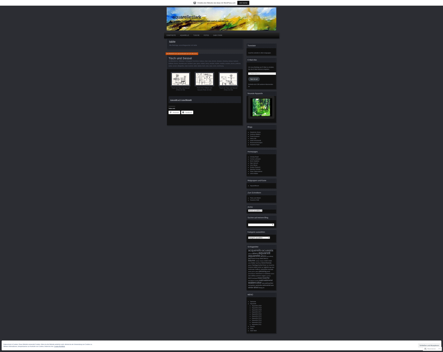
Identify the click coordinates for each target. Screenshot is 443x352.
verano (257, 280)
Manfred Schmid (255, 169)
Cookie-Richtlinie (59, 346)
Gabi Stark (217, 35)
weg (263, 283)
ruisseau (267, 273)
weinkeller (259, 285)
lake (273, 267)
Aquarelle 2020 (257, 306)
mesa (207, 63)
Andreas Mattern (255, 134)
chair (206, 61)
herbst (260, 265)
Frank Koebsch (255, 136)
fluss (259, 263)
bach (250, 258)
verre (214, 66)
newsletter (264, 269)
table (195, 66)
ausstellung (270, 256)
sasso (272, 273)
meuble (212, 63)
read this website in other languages (259, 53)
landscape (251, 269)
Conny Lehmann (255, 159)
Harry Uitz (253, 138)
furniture (190, 63)
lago (270, 267)
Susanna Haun (255, 145)
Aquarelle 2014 (257, 318)
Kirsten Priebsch (255, 167)
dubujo (230, 61)
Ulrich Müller (254, 173)
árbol (256, 287)
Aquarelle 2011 (256, 324)
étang (260, 287)
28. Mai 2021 (193, 54)
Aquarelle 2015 (257, 316)
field (257, 263)
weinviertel (266, 285)
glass (198, 63)
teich (250, 278)
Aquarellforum (254, 186)
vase (210, 66)
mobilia (222, 63)
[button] (180, 81)
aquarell (264, 253)
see (249, 276)
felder (253, 263)
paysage (270, 269)
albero (255, 253)
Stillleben (182, 61)
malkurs (257, 269)
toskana (254, 278)
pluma (233, 63)
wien (272, 285)
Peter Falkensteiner (256, 171)
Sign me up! (254, 79)
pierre (253, 271)
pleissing (262, 271)
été (263, 287)
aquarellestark (186, 16)
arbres (263, 256)
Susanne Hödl (254, 200)
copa (209, 61)
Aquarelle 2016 (257, 314)
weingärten (251, 285)
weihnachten (269, 283)
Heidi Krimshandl (255, 140)
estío (249, 263)
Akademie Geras (255, 132)
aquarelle (254, 255)
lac (262, 267)
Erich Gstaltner (254, 161)
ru (263, 273)
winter (250, 287)
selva (253, 276)
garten (250, 265)
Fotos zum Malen (255, 198)
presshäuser (251, 273)
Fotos (206, 35)
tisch (203, 66)
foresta (268, 263)
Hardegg (255, 265)
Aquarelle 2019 (257, 308)
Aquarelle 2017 (257, 312)
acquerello (255, 250)
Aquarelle (184, 35)
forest (264, 263)
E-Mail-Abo (252, 60)
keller (259, 267)
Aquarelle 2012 (257, 322)
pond (268, 271)
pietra (257, 271)
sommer (258, 276)
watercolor (255, 282)
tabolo (200, 66)
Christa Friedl (254, 157)
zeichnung (220, 66)
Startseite (171, 35)
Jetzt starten (243, 3)
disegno (219, 61)
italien (256, 267)
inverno (271, 265)
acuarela (267, 250)
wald (261, 280)
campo (257, 260)
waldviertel (268, 280)
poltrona (238, 63)
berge (258, 258)
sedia (170, 66)
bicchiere (196, 61)
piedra (250, 271)
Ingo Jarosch (254, 163)
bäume (251, 260)
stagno (263, 276)
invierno (250, 267)
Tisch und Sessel (180, 58)
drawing (225, 61)
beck (254, 258)
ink (267, 265)
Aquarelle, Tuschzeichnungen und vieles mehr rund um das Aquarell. (200, 21)
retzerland (259, 273)
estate (270, 260)
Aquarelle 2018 (257, 310)
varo (207, 66)
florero (176, 63)
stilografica (180, 66)
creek (266, 261)
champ (261, 260)
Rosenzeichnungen (256, 142)
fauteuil (235, 61)
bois (261, 258)
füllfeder (171, 63)
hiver (264, 265)
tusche (266, 278)
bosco (265, 258)
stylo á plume (189, 66)
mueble (227, 63)
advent (250, 253)
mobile (217, 63)
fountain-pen (183, 63)
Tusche (196, 35)
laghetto (266, 267)
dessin (214, 61)
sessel (175, 66)
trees (260, 278)
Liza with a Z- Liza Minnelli (181, 100)
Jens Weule (253, 165)
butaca (202, 61)
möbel (203, 63)
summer (268, 275)
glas (194, 63)
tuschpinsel (251, 280)
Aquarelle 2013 (257, 320)
